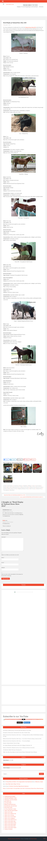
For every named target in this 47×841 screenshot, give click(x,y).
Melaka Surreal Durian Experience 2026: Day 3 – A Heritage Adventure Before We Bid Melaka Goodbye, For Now (23, 735)
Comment (3, 537)
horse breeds (38, 485)
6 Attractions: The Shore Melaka (10, 799)
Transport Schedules (8, 829)
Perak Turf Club (14, 488)
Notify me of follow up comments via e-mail (10, 554)
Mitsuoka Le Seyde (39, 781)
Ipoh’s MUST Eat (7, 801)
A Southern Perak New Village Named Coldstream (19, 786)
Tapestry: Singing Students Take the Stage (11, 743)
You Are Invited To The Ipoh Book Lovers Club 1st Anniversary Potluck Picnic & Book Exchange (25, 788)
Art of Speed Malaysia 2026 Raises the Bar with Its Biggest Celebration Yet (17, 745)
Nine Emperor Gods (8, 807)
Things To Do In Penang (9, 815)
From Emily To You (30, 5)
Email (2, 562)
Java (11, 487)
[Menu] (2, 1)
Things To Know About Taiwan (10, 827)
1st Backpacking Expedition (9, 796)
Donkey (20, 485)
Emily (4, 520)
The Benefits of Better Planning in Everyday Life (12, 749)
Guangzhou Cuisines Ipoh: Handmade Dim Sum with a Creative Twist (16, 732)
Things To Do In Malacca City (10, 813)
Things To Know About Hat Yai (10, 819)
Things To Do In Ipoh (8, 812)
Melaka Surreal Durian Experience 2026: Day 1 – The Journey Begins (16, 740)
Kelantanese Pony (16, 487)
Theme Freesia (34, 838)
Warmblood (12, 490)
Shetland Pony (39, 488)
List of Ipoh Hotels (7, 802)
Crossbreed (16, 485)
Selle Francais (32, 488)
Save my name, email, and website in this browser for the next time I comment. (12, 575)
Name (2, 557)
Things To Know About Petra (10, 826)
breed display (10, 485)
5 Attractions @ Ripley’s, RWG (10, 798)
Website (3, 567)
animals (4, 485)
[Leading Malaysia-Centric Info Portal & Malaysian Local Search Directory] (23, 636)
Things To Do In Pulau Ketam (10, 816)
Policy (44, 838)
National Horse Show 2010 (30, 27)
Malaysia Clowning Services (10, 804)
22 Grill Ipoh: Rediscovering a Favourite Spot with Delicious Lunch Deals (17, 730)
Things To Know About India (9, 821)
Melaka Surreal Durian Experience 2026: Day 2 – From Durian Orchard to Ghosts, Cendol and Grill (22, 738)
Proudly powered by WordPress (14, 838)
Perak (9, 488)
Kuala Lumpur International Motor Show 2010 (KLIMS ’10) (31, 497)
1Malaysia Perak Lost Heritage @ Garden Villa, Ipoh (14, 495)
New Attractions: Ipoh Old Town (10, 805)
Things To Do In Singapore (9, 818)
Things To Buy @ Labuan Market (10, 810)
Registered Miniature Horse (23, 488)
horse (33, 485)
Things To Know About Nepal (10, 824)
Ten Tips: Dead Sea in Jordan (10, 809)
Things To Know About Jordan (10, 822)
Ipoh (8, 487)
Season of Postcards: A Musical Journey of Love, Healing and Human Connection (19, 747)
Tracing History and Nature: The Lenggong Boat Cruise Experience (19, 781)
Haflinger (29, 485)
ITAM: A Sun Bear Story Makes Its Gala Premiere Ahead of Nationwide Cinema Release (20, 752)
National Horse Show (25, 487)
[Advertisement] (23, 12)
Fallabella (25, 485)
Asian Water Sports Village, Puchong (13, 784)
